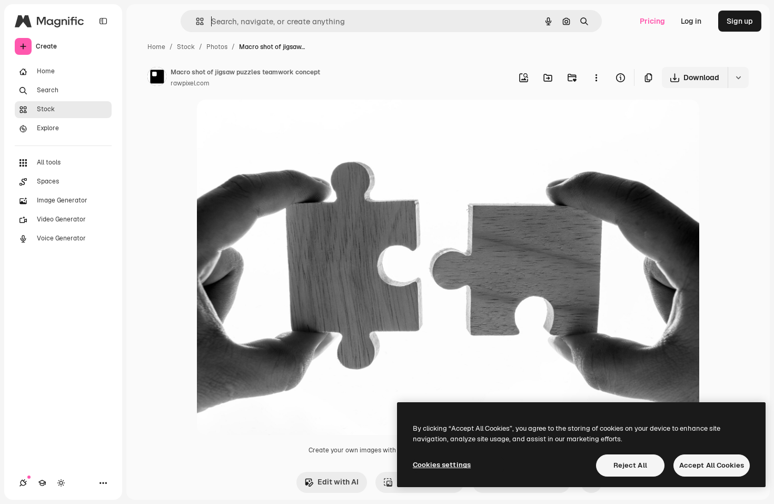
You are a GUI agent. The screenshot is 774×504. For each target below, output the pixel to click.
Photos (216, 47)
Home (156, 47)
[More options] (596, 77)
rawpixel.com (190, 83)
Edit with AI (338, 482)
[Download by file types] (738, 77)
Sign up (740, 21)
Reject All (630, 465)
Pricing (652, 21)
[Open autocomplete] (195, 21)
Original (264, 120)
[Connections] (23, 482)
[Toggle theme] (61, 482)
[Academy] (42, 482)
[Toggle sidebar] (103, 21)
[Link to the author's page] (156, 78)
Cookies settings (442, 464)
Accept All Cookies (711, 465)
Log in (691, 21)
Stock (186, 47)
